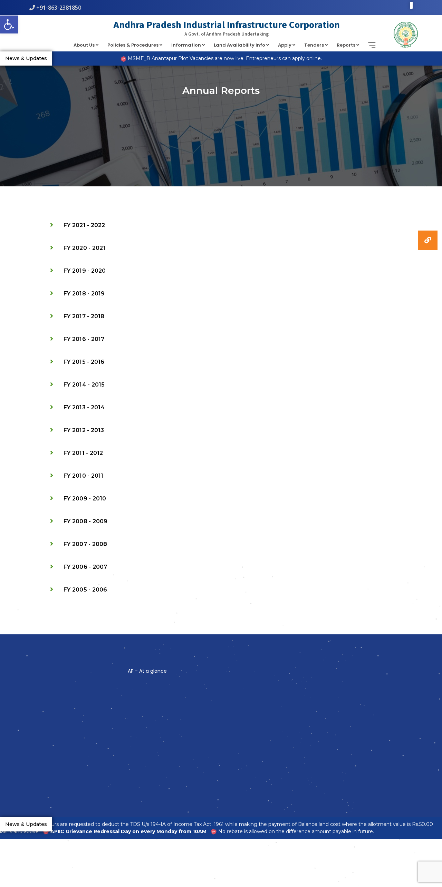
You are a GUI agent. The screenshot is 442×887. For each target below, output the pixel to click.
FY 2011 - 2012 (83, 453)
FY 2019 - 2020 (85, 270)
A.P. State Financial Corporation (225, 702)
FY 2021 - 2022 (84, 225)
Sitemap (143, 704)
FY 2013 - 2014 (84, 407)
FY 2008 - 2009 (86, 521)
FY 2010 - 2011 (84, 475)
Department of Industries (220, 694)
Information (186, 45)
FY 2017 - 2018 (84, 316)
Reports (346, 45)
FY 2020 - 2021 (85, 248)
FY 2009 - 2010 (85, 498)
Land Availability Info (240, 45)
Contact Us (145, 735)
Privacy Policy (146, 720)
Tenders (314, 45)
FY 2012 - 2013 (84, 430)
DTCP (206, 710)
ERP (139, 712)
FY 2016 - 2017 (84, 339)
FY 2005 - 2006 (85, 589)
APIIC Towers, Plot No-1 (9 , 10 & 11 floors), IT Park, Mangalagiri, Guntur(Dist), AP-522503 (71, 700)
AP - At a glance (147, 670)
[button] (428, 240)
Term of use (146, 696)
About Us (85, 45)
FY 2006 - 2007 (85, 567)
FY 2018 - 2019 (84, 293)
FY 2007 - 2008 (85, 544)
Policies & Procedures (133, 45)
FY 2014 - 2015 (84, 384)
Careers (208, 717)
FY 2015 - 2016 (84, 362)
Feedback (144, 727)
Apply (285, 45)
